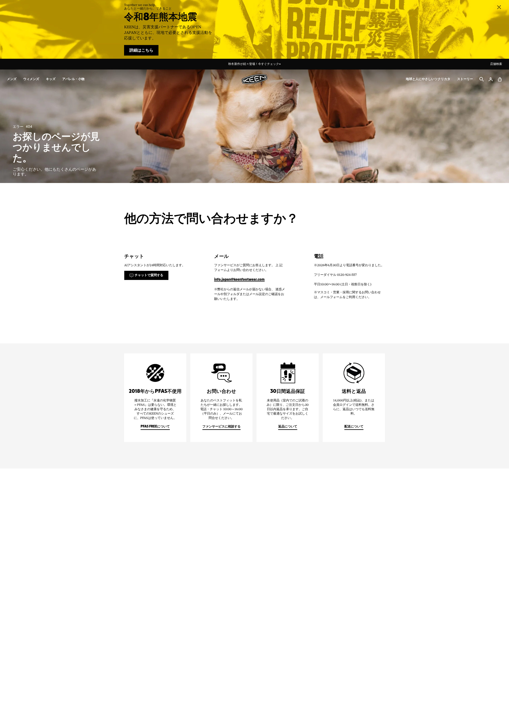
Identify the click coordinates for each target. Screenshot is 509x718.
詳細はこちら (141, 50)
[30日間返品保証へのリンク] (287, 397)
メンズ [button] (12, 79)
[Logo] (254, 79)
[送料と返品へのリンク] (354, 397)
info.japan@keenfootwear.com (239, 279)
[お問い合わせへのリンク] (221, 397)
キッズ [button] (50, 79)
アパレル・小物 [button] (73, 79)
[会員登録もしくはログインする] (491, 79)
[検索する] (481, 79)
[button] (500, 79)
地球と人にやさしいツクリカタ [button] (428, 79)
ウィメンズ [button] (31, 79)
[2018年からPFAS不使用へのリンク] (155, 397)
